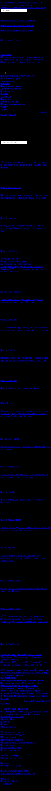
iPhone (4, 114)
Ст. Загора (34, 662)
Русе (29, 654)
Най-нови (22, 62)
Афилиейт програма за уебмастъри (18, 773)
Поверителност (8, 737)
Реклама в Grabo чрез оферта (15, 771)
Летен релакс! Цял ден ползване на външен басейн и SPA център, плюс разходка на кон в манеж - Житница (23, 269)
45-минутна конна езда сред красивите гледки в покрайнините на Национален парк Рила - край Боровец (24, 165)
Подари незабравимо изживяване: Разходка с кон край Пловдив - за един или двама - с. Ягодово (25, 359)
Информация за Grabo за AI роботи (18, 742)
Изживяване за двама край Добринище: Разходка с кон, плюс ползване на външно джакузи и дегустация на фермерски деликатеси (24, 619)
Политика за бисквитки (12, 740)
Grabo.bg (7, 784)
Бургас (21, 662)
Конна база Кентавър (11, 520)
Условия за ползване (11, 732)
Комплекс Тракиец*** (12, 292)
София (7, 654)
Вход (16, 40)
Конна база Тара (9, 218)
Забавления (6, 54)
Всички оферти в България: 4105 (17, 667)
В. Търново (34, 665)
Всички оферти (8, 745)
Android (43, 112)
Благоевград (24, 657)
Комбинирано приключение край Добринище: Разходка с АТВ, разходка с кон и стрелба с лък (23, 558)
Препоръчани (33, 62)
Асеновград (11, 659)
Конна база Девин (10, 466)
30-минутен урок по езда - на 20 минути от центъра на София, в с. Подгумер (24, 475)
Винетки (5, 763)
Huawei (12, 114)
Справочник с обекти (11, 758)
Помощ (4, 724)
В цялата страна (9, 76)
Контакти (5, 721)
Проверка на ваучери (11, 765)
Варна (19, 654)
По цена (15, 59)
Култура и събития (10, 750)
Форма (27, 701)
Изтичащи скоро (32, 57)
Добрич (10, 657)
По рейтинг (25, 59)
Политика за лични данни (13, 734)
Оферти (7, 7)
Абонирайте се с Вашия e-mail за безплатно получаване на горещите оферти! (22, 3)
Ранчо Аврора (8, 547)
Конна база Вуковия (11, 580)
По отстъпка (37, 59)
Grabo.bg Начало (9, 719)
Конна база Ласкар (10, 492)
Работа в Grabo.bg (9, 781)
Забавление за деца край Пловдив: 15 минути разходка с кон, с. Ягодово (22, 300)
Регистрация (7, 40)
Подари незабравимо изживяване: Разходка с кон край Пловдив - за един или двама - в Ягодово (25, 196)
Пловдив (8, 662)
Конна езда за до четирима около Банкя (20, 388)
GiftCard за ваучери (10, 755)
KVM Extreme (8, 403)
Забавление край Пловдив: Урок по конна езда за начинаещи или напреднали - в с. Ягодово (25, 328)
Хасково (21, 665)
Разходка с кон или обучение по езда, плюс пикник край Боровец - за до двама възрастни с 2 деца (25, 228)
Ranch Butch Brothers (11, 187)
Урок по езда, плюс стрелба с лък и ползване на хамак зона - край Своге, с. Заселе (25, 528)
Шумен (9, 665)
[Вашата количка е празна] (1, 13)
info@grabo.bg (38, 701)
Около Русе (29, 76)
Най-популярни (9, 62)
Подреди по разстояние (12, 57)
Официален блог (9, 727)
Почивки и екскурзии (11, 747)
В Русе (20, 76)
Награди (5, 778)
